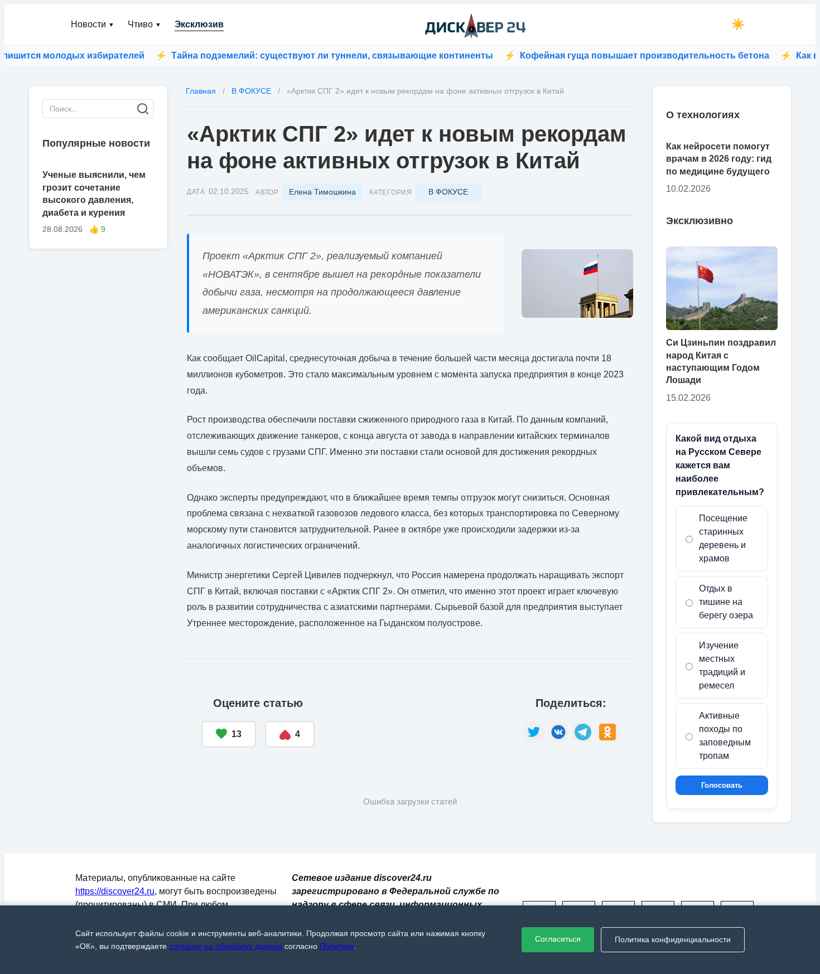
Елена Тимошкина (322, 191)
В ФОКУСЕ (448, 191)
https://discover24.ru (115, 891)
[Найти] (142, 108)
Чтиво (144, 24)
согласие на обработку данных (225, 946)
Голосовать (721, 785)
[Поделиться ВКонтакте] (558, 732)
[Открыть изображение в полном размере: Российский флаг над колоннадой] (577, 283)
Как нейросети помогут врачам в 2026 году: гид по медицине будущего (718, 159)
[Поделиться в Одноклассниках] (607, 732)
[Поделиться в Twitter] (534, 732)
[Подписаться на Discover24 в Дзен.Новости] (418, 722)
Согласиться (558, 938)
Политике (337, 946)
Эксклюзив (199, 24)
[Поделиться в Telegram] (583, 732)
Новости (92, 24)
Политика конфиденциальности (673, 939)
